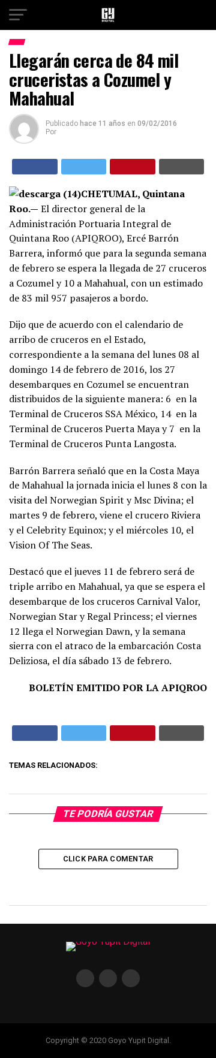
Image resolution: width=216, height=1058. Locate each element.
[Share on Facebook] (35, 166)
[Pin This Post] (132, 166)
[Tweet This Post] (84, 166)
